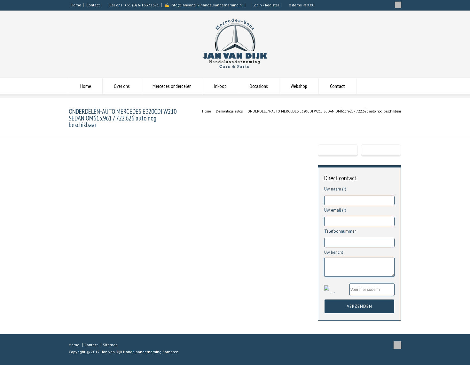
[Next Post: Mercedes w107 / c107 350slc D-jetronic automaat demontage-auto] (381, 150)
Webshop (299, 86)
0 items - (301, 5)
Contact (93, 5)
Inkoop (220, 86)
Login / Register (266, 5)
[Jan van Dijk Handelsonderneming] (235, 66)
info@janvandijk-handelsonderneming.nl (207, 5)
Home (76, 5)
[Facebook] (398, 5)
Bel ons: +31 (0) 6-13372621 (134, 5)
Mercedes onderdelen (172, 86)
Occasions (258, 86)
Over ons (122, 86)
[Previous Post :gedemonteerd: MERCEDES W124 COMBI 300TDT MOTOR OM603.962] (338, 150)
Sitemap (110, 344)
